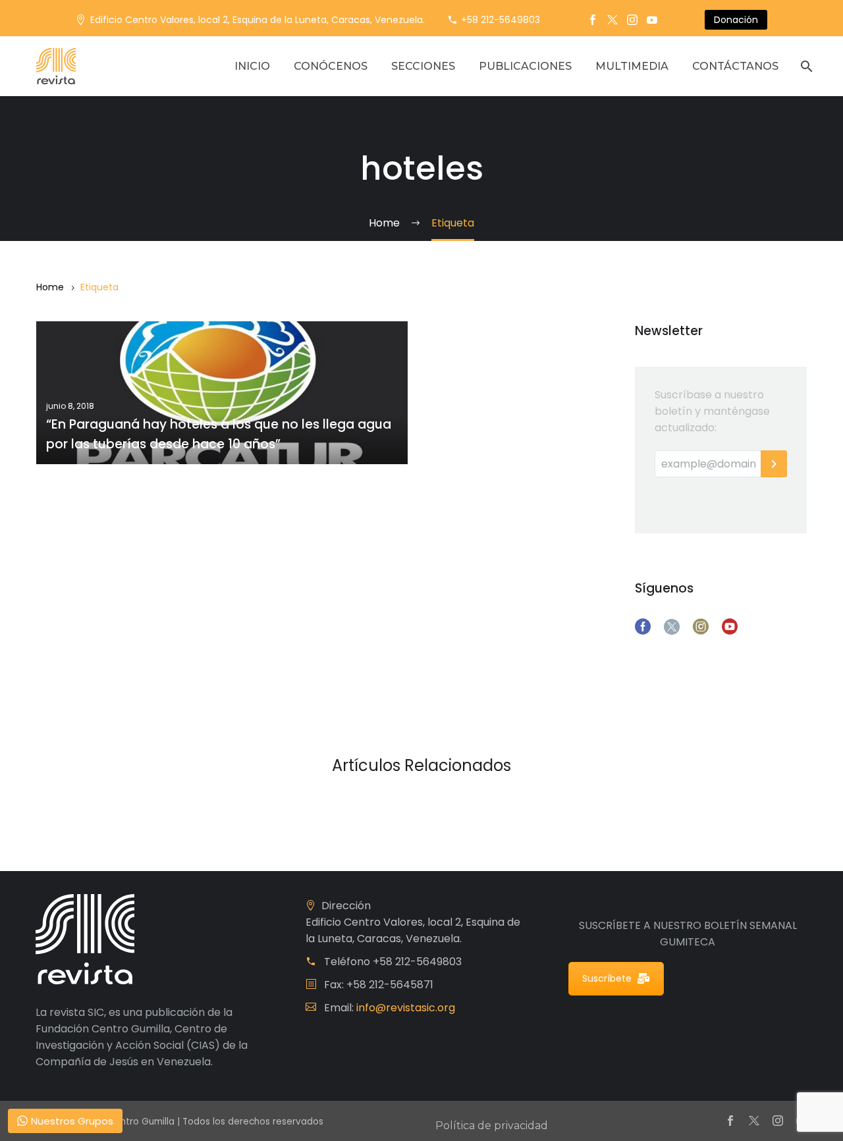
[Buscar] (805, 66)
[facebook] (643, 627)
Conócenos (330, 66)
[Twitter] (612, 19)
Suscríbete (607, 978)
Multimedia (631, 66)
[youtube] (730, 627)
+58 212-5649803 (500, 19)
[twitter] (672, 627)
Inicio (252, 66)
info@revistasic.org (405, 1007)
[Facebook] (593, 19)
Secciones (423, 66)
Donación (736, 19)
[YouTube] (652, 19)
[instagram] (701, 627)
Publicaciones (525, 66)
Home (50, 287)
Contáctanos (735, 66)
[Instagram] (632, 19)
